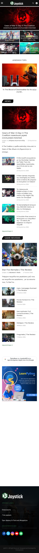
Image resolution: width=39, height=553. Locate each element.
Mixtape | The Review (25, 323)
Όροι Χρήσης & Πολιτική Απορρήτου (15, 520)
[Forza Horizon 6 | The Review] (8, 303)
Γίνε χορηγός (6, 515)
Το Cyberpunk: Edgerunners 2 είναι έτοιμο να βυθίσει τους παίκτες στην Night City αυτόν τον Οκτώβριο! (25, 193)
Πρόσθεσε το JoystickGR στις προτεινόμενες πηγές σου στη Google (20, 359)
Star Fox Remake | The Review (17, 270)
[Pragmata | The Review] (8, 337)
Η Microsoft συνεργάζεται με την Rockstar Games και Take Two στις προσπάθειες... (9, 37)
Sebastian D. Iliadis (14, 272)
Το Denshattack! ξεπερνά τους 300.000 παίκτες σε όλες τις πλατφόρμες (29, 50)
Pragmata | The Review (26, 334)
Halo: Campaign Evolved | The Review (26, 289)
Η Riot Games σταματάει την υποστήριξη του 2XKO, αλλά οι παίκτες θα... (29, 38)
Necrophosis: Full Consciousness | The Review (25, 313)
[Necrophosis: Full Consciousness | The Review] (8, 314)
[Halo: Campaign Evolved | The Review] (8, 291)
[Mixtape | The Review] (8, 326)
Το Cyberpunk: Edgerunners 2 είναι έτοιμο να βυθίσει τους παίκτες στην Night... (9, 49)
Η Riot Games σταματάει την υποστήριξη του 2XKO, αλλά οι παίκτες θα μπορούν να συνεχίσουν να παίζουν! (26, 179)
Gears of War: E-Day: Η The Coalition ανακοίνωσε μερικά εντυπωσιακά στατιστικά (19, 27)
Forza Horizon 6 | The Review (25, 301)
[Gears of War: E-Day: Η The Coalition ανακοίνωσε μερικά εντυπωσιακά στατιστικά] (19, 18)
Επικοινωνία (6, 510)
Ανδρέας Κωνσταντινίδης (17, 140)
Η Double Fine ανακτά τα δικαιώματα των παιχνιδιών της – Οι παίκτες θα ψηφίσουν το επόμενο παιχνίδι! (26, 220)
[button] (3, 30)
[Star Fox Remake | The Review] (19, 254)
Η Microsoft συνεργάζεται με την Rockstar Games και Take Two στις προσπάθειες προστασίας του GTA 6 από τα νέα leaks (26, 163)
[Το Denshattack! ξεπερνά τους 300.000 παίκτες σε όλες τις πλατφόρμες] (8, 208)
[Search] (33, 3)
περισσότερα (6, 231)
